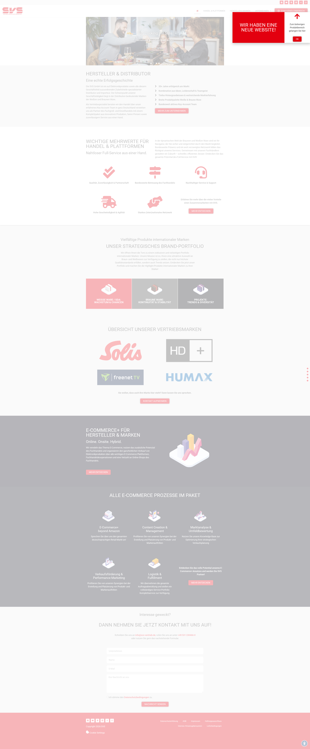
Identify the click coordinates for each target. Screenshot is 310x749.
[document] (155, 374)
